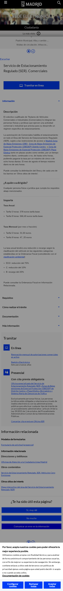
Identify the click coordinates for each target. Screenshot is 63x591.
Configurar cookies (12, 585)
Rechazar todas (33, 585)
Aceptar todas (52, 585)
